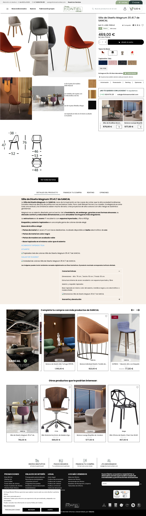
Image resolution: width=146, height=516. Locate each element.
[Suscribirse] (140, 483)
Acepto (50, 510)
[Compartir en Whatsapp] (139, 25)
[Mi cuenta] (125, 8)
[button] (135, 8)
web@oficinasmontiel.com (127, 94)
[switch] (125, 496)
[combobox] (106, 8)
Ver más (103, 68)
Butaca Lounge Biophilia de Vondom (56, 435)
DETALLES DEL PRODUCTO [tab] (47, 192)
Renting (128, 82)
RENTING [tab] (90, 192)
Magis (90, 431)
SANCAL (56, 360)
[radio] (103, 53)
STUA (22, 431)
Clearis (91, 512)
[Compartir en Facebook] (133, 25)
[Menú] (128, 491)
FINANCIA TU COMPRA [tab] (72, 192)
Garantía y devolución (71, 299)
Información (105, 82)
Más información (9, 506)
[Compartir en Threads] (137, 25)
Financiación (117, 82)
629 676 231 (107, 94)
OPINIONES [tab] (104, 192)
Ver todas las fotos (48, 180)
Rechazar (31, 510)
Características (69, 271)
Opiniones (138, 82)
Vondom (56, 431)
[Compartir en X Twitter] (135, 25)
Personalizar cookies (12, 510)
